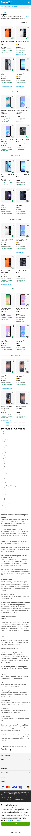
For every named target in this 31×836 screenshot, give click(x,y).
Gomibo (3, 781)
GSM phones (4, 462)
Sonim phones (4, 498)
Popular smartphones (6, 755)
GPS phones (4, 460)
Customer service (5, 772)
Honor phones (4, 466)
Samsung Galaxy (5, 494)
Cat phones (4, 444)
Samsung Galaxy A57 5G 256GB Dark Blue (22, 240)
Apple (14, 533)
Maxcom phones (5, 472)
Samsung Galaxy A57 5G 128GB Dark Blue (22, 111)
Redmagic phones (5, 492)
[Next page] (23, 423)
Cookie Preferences (11, 799)
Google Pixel (4, 458)
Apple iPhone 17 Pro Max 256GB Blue (22, 204)
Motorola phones (5, 474)
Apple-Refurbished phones (7, 440)
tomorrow (16, 746)
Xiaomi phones (4, 508)
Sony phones (4, 500)
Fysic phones (4, 456)
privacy (9, 820)
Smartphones (4, 496)
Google (24, 533)
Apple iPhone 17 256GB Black (6, 73)
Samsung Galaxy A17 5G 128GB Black (22, 73)
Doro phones (4, 448)
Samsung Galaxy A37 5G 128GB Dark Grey (22, 309)
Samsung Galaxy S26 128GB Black (8, 375)
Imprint (16, 797)
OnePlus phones (5, 482)
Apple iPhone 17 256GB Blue (8, 174)
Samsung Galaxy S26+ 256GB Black (21, 407)
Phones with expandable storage (8, 486)
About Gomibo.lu (5, 797)
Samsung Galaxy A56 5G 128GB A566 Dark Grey (7, 309)
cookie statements (17, 820)
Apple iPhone (4, 438)
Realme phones (4, 490)
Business (3, 777)
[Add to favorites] (13, 27)
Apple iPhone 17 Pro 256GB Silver (22, 42)
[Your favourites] (25, 2)
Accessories (4, 768)
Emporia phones (5, 452)
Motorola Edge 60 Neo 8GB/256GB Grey (6, 407)
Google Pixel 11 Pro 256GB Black (22, 140)
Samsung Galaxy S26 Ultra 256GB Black (22, 375)
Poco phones (4, 488)
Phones (2, 759)
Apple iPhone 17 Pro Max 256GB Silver (7, 240)
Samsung (9, 533)
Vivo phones (4, 502)
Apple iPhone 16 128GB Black (21, 271)
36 (19, 424)
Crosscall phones (5, 446)
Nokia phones (4, 476)
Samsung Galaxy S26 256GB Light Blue (8, 111)
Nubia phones (4, 480)
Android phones (5, 436)
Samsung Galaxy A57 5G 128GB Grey (7, 140)
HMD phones (4, 464)
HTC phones (4, 468)
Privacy (11, 797)
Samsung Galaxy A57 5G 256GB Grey (22, 340)
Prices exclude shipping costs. (15, 793)
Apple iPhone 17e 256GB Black (7, 204)
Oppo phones (4, 484)
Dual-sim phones (5, 450)
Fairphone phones (5, 454)
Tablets (2, 764)
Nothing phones (5, 478)
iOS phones (3, 470)
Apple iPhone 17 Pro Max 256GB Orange (7, 271)
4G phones (3, 432)
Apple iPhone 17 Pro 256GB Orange (7, 42)
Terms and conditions (23, 797)
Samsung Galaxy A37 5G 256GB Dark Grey (7, 340)
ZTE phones (4, 510)
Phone (4, 12)
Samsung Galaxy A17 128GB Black (22, 175)
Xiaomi (18, 533)
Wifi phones (4, 506)
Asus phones (4, 442)
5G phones (3, 434)
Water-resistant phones (6, 504)
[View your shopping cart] (29, 2)
